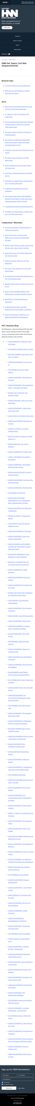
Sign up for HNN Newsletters (17, 1098)
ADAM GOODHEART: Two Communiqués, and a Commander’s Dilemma (20, 797)
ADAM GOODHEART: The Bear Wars (20, 488)
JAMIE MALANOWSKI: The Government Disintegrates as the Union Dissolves (19, 697)
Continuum (7, 1082)
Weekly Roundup (8, 1084)
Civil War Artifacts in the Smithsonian (17, 86)
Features (17, 36)
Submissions (17, 49)
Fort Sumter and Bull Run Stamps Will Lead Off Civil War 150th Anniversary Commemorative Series (17, 142)
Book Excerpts (17, 40)
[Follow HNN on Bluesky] (9, 54)
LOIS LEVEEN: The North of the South (20, 416)
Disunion (5, 334)
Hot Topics (4, 59)
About (17, 45)
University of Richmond (27, 3)
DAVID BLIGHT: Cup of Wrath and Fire (20, 616)
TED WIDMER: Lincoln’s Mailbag (19, 934)
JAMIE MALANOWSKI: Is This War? (19, 531)
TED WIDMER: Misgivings (17, 775)
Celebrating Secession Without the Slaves (19, 206)
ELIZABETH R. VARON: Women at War (20, 349)
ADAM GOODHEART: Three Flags (19, 621)
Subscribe (7, 28)
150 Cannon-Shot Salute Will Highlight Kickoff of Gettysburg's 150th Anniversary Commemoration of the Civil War (18, 198)
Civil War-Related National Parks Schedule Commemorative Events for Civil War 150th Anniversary (19, 124)
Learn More (21, 1088)
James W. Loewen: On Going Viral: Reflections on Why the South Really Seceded (17, 237)
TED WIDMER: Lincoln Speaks (18, 875)
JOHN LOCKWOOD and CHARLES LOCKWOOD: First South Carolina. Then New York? (19, 546)
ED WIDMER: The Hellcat (16, 493)
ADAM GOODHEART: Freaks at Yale (20, 452)
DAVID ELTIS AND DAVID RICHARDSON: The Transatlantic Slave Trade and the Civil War (19, 500)
